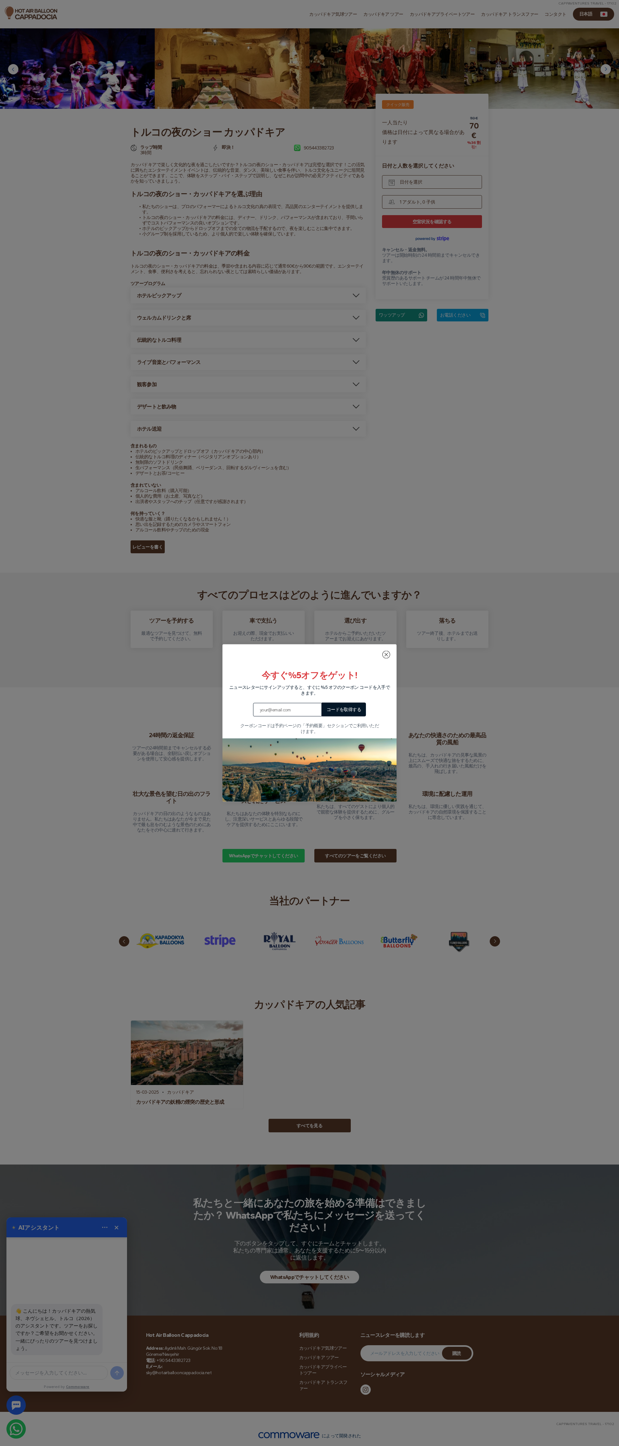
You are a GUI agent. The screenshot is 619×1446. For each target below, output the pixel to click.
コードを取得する (344, 709)
